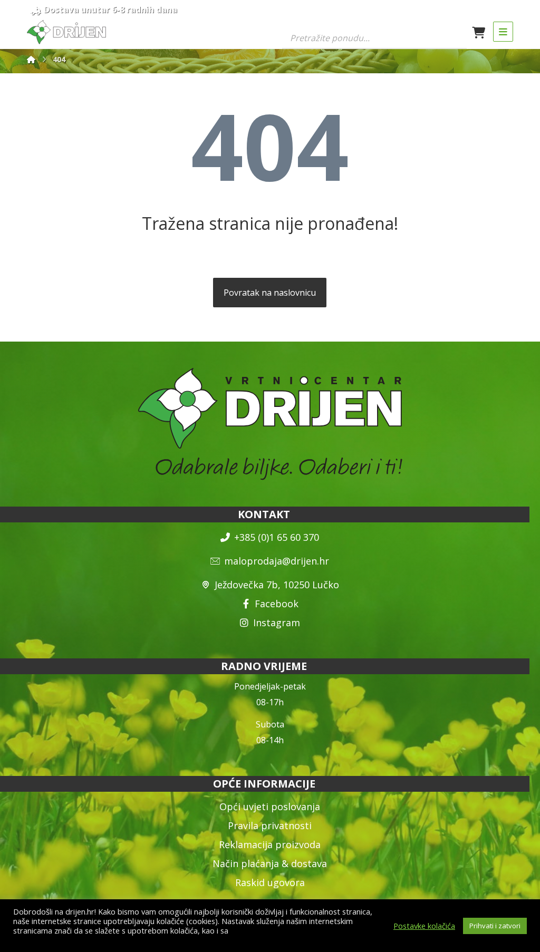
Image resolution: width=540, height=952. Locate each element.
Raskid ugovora (270, 882)
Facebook (276, 603)
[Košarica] (479, 31)
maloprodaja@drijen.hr (276, 561)
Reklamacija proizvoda (270, 844)
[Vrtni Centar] (66, 32)
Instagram (276, 622)
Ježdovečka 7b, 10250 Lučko (277, 584)
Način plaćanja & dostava (270, 863)
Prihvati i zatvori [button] (494, 925)
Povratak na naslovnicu (270, 292)
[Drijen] (31, 59)
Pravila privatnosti (270, 825)
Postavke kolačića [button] (424, 925)
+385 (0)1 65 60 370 (276, 537)
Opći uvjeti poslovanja (269, 806)
